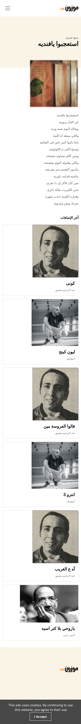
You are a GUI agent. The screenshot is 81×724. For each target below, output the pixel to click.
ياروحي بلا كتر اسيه (58, 628)
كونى (70, 283)
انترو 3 (69, 494)
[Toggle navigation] (7, 8)
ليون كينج (67, 351)
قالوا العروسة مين (59, 426)
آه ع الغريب (65, 568)
